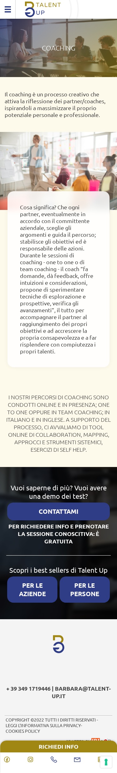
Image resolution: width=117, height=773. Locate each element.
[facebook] (11, 760)
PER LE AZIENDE (32, 589)
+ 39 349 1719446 (28, 688)
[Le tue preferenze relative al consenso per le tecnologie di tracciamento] (106, 762)
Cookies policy (23, 731)
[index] (58, 9)
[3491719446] (58, 760)
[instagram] (35, 760)
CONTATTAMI (58, 511)
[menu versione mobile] (8, 9)
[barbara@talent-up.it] (81, 760)
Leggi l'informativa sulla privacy (43, 725)
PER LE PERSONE (84, 589)
